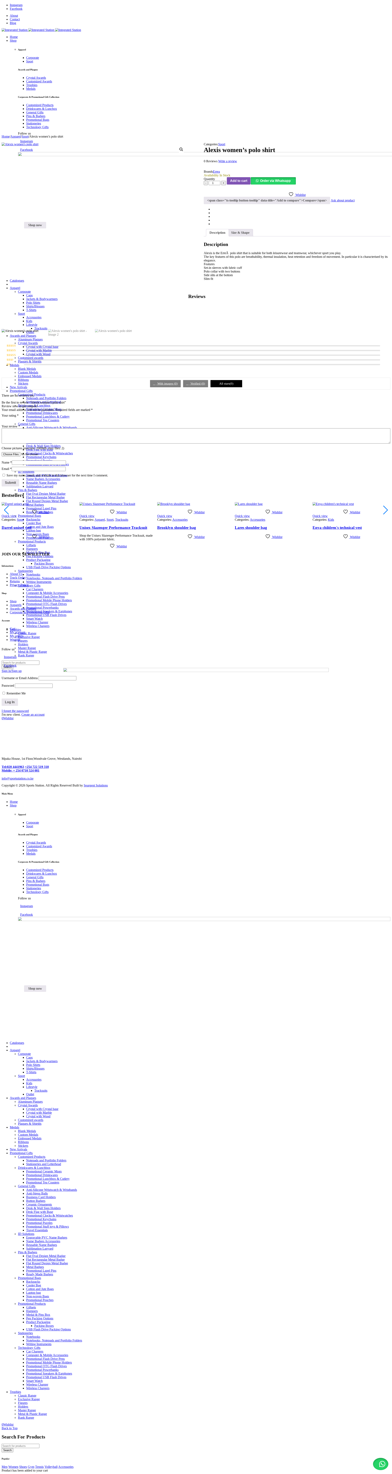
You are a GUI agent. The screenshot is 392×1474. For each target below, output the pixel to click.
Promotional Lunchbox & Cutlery (48, 1178)
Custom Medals (28, 1134)
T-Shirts (31, 1072)
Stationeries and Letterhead (43, 1164)
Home (6, 136)
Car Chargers (34, 589)
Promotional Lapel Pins (41, 1270)
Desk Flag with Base (39, 1212)
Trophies (15, 629)
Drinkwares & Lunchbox (34, 1167)
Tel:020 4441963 (13, 767)
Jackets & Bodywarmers (42, 1061)
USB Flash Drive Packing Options (48, 567)
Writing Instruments (38, 582)
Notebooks (33, 574)
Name (7, 462)
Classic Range (27, 633)
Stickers (23, 1145)
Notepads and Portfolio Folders (46, 1160)
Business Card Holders (41, 1197)
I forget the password (15, 711)
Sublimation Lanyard (39, 1248)
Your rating (10, 415)
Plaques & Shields (29, 1123)
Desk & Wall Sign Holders (43, 1208)
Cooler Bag (33, 1285)
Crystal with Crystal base (42, 1109)
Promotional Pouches (39, 1300)
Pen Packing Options (39, 1318)
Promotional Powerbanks (42, 607)
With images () (167, 383)
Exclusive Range (29, 637)
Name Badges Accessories (43, 1241)
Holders (23, 644)
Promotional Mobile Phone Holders (49, 600)
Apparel (15, 136)
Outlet (30, 1094)
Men (5, 1466)
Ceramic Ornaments (39, 1204)
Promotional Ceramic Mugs (44, 1171)
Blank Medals (27, 1131)
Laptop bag (33, 1292)
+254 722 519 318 (37, 767)
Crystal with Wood (38, 1116)
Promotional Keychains (41, 1219)
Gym (31, 1466)
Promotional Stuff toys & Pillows (47, 1226)
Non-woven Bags (37, 1296)
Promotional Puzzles (39, 1223)
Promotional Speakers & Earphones (49, 1373)
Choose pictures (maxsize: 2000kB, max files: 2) (33, 448)
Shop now (35, 225)
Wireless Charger (37, 622)
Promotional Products (32, 1303)
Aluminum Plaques (30, 1101)
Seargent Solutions (96, 785)
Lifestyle (31, 1087)
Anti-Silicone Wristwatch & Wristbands (51, 1189)
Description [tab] (217, 232)
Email (7, 469)
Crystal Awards (28, 1105)
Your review (11, 426)
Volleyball (51, 1466)
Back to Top (10, 1428)
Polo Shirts (33, 1065)
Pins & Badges (27, 1252)
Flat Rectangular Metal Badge (45, 1259)
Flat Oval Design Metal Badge (46, 1256)
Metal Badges (35, 1267)
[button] (181, 149)
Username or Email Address (20, 678)
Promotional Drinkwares (42, 1175)
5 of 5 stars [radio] (26, 419)
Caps (29, 1057)
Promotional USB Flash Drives (46, 615)
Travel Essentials (37, 1230)
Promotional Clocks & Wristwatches (49, 1215)
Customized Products (31, 1156)
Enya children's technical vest (337, 527)
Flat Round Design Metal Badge (47, 1263)
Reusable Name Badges (41, 1245)
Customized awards (30, 1120)
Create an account (33, 714)
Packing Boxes (44, 563)
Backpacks (33, 1281)
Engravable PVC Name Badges (46, 1237)
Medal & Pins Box (38, 1314)
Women (13, 1466)
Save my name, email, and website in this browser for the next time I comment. (57, 475)
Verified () (197, 383)
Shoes (23, 1466)
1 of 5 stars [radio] (4, 419)
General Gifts (26, 1186)
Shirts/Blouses (35, 1068)
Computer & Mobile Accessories (47, 593)
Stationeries (25, 571)
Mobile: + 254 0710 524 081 (20, 770)
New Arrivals (18, 1149)
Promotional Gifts (21, 1153)
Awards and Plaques (23, 1098)
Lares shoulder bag (251, 527)
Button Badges (35, 1201)
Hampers (32, 1311)
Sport (25, 136)
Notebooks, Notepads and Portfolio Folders (54, 578)
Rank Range (26, 1417)
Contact (15, 19)
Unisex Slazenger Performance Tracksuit (113, 527)
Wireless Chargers (37, 626)
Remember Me (16, 693)
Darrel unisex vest (16, 527)
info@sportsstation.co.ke (17, 778)
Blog (13, 23)
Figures (23, 640)
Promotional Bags (29, 1278)
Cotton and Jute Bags (40, 1289)
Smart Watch (34, 618)
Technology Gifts (29, 585)
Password (8, 685)
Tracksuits (121, 519)
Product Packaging (38, 560)
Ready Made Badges (39, 1274)
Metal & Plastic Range (32, 651)
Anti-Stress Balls (37, 1193)
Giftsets (31, 1307)
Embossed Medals (29, 1138)
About (14, 15)
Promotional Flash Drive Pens (45, 596)
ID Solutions (26, 1234)
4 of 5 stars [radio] (21, 419)
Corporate (24, 1054)
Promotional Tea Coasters (42, 1182)
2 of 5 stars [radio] (9, 419)
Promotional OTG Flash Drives (46, 604)
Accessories (180, 519)
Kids (331, 519)
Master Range (27, 648)
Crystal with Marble (39, 1112)
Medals (14, 1127)
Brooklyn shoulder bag (176, 527)
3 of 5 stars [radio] (15, 419)
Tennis (39, 1466)
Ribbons (23, 1142)
